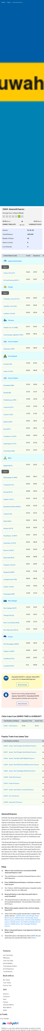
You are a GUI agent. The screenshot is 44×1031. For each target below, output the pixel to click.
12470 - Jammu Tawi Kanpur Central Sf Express (19, 789)
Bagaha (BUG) (8, 465)
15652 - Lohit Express (10, 726)
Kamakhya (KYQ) (9, 658)
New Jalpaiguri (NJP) (10, 608)
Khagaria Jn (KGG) (9, 565)
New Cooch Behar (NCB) (11, 622)
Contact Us (6, 996)
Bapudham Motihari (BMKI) (12, 506)
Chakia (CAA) (8, 514)
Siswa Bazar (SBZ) (9, 451)
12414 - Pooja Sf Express (11, 783)
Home (3, 2)
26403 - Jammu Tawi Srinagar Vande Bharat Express (20, 746)
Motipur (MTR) (8, 528)
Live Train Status (8, 955)
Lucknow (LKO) (8, 407)
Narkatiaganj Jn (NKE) (10, 477)
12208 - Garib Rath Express (12, 777)
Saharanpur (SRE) (9, 349)
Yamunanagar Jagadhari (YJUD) (13, 335)
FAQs (4, 999)
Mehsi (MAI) (7, 521)
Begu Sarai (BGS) (9, 557)
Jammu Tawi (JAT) (9, 273)
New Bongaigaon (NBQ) (11, 644)
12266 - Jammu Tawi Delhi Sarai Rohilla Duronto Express (21, 764)
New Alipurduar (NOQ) (11, 630)
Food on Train (7, 985)
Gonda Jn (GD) (8, 414)
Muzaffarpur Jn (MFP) (10, 536)
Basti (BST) (7, 429)
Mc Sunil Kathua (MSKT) (11, 280)
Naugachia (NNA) (9, 572)
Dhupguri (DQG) (9, 615)
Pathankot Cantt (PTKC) (12, 299)
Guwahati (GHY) (9, 666)
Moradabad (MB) (9, 385)
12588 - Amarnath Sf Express (13, 802)
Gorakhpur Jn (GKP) (10, 436)
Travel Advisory (8, 971)
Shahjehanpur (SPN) (10, 400)
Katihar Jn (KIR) (9, 587)
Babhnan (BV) (8, 422)
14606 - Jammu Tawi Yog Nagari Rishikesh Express (20, 771)
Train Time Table (8, 960)
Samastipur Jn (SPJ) (10, 543)
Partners (5, 1002)
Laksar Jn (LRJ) (8, 371)
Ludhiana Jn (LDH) (9, 313)
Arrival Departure (8, 969)
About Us (6, 994)
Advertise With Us (8, 1005)
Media (5, 1010)
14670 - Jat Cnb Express (11, 796)
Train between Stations (10, 966)
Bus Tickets (6, 980)
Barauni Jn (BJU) (9, 550)
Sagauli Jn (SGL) (9, 499)
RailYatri (33, 938)
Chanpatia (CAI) (9, 485)
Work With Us (7, 1007)
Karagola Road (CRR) (10, 579)
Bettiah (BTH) (8, 492)
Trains (9, 2)
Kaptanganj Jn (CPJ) (10, 443)
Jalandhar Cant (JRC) (10, 306)
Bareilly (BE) (7, 392)
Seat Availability (8, 963)
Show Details (22, 685)
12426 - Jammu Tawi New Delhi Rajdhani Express (19, 758)
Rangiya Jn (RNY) (9, 651)
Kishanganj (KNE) (9, 594)
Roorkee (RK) (8, 364)
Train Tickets (7, 983)
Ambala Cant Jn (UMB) (11, 327)
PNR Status (6, 958)
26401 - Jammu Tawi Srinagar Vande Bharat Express (20, 752)
